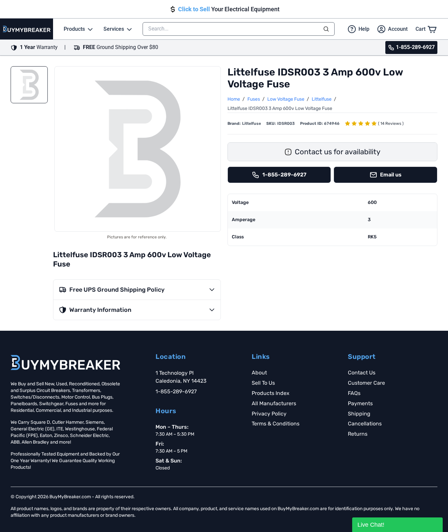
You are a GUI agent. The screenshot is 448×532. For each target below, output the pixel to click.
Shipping (359, 414)
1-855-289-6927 (176, 391)
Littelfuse (322, 99)
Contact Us (361, 372)
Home (234, 99)
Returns (357, 434)
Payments (360, 403)
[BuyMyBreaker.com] (26, 29)
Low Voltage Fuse (286, 99)
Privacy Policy (269, 414)
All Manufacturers (274, 403)
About (259, 372)
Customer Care (366, 383)
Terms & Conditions (275, 423)
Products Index (270, 393)
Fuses (254, 99)
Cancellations (365, 423)
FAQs (354, 393)
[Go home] (65, 362)
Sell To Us (263, 383)
